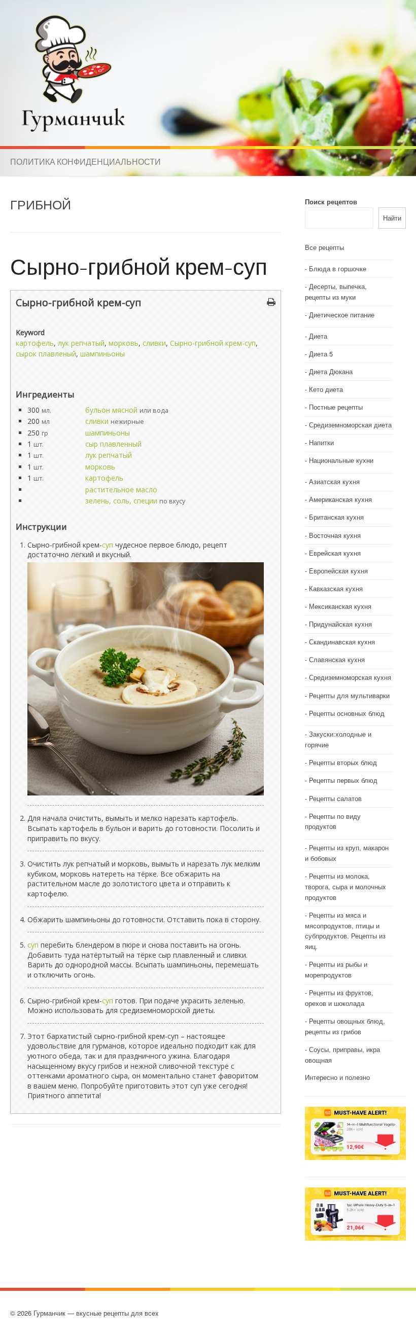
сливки (154, 343)
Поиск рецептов (331, 201)
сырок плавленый (46, 353)
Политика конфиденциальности (85, 162)
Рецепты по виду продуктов (333, 821)
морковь (123, 343)
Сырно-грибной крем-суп (138, 266)
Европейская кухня (338, 570)
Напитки (321, 442)
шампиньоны (102, 353)
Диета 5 (321, 353)
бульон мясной (111, 410)
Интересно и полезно (337, 1077)
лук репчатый (81, 343)
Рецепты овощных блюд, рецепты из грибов (345, 1026)
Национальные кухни (341, 460)
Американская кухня (340, 499)
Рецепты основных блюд (347, 713)
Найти (392, 218)
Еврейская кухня (335, 553)
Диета (318, 336)
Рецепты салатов (335, 798)
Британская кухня (336, 517)
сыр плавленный (113, 444)
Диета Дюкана (331, 371)
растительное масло (121, 489)
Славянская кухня (337, 659)
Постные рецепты (336, 407)
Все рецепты (324, 247)
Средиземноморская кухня (350, 677)
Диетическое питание (341, 314)
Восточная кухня (335, 535)
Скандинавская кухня (342, 641)
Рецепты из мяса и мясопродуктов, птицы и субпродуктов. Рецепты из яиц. (345, 930)
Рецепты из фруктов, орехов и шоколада (339, 998)
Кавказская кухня (336, 588)
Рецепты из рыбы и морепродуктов (336, 969)
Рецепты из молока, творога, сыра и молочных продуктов (345, 886)
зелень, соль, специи (121, 500)
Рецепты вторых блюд (343, 762)
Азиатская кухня (334, 481)
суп (107, 545)
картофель (35, 343)
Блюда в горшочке (337, 268)
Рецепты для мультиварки (349, 695)
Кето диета (326, 389)
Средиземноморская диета (350, 424)
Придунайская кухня (340, 624)
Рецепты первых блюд (343, 780)
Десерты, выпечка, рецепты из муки (336, 291)
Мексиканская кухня (340, 606)
